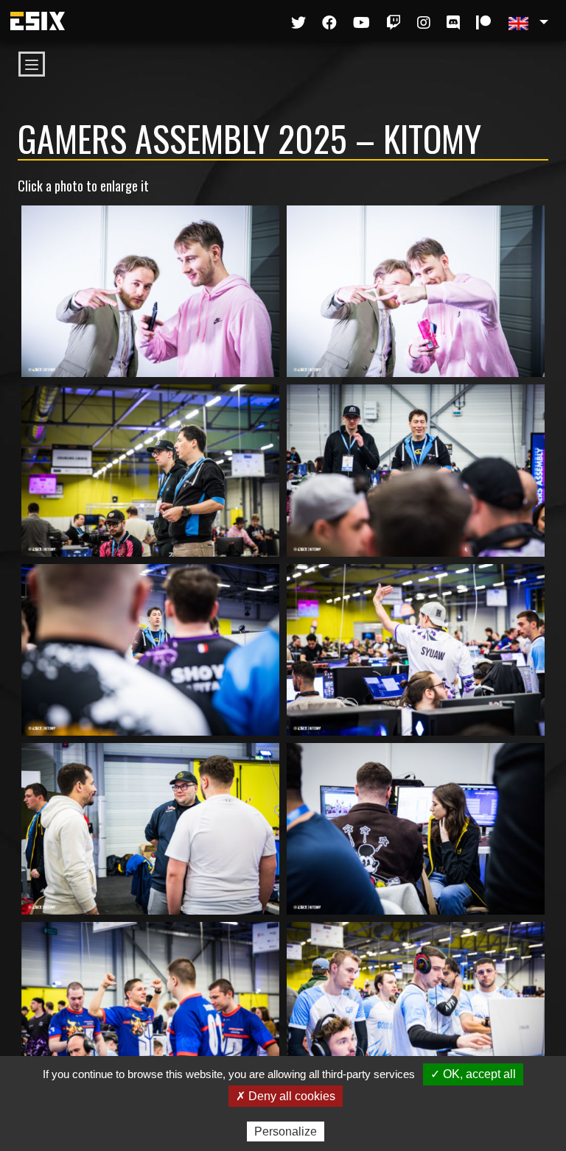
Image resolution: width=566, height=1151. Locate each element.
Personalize (285, 1131)
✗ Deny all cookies (285, 1096)
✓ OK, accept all (473, 1074)
